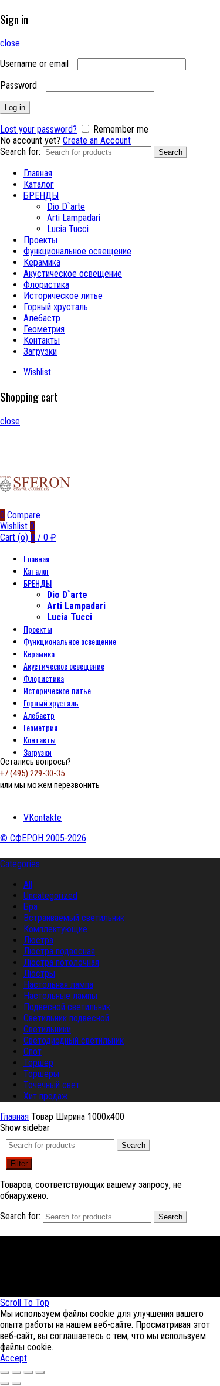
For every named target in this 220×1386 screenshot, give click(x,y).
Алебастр (41, 318)
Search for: (20, 151)
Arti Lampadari (73, 217)
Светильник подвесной (66, 1018)
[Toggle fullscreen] (28, 1372)
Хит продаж (45, 1096)
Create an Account (97, 140)
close (10, 43)
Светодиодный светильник (73, 1040)
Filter (19, 1163)
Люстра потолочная (61, 962)
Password (21, 85)
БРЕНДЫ (41, 195)
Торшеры (41, 1073)
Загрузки (40, 351)
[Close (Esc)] (4, 1372)
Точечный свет (51, 1085)
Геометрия (44, 329)
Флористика (46, 284)
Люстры (39, 973)
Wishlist (37, 372)
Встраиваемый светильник (73, 917)
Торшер (38, 1062)
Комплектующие (55, 929)
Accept (13, 1358)
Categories (20, 863)
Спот (32, 1051)
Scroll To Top (24, 1302)
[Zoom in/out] (40, 1372)
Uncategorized (50, 895)
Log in (15, 107)
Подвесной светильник (66, 1007)
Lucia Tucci (68, 229)
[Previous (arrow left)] (4, 1383)
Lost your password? (38, 129)
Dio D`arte (66, 206)
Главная (37, 173)
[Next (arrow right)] (16, 1383)
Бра (30, 906)
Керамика (41, 262)
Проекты (40, 240)
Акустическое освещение (72, 273)
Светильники (47, 1029)
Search (170, 152)
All (27, 884)
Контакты (41, 340)
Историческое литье (63, 295)
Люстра (38, 940)
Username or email (37, 63)
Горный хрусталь (55, 306)
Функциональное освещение (77, 251)
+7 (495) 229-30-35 (32, 773)
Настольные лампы (60, 995)
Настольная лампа (58, 984)
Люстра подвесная (59, 951)
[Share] (16, 1372)
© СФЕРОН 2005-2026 (43, 838)
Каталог (38, 184)
